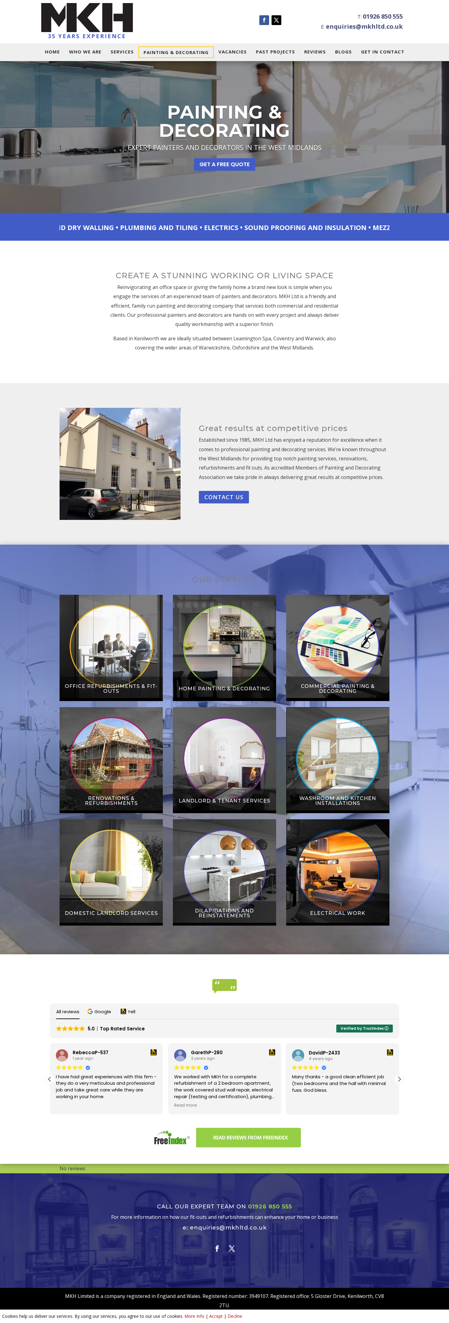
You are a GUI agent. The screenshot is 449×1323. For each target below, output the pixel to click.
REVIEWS (315, 52)
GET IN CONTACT (382, 52)
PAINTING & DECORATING (176, 52)
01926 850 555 (383, 16)
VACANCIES (232, 52)
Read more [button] (67, 1105)
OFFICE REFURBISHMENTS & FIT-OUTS (111, 689)
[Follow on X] (276, 20)
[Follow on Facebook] (264, 20)
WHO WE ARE (85, 52)
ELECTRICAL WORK (337, 913)
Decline (235, 1316)
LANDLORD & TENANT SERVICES (224, 801)
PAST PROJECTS (275, 52)
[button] (100, 1011)
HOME (52, 52)
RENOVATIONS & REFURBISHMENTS (111, 801)
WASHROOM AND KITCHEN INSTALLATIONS (337, 801)
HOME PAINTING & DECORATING (224, 688)
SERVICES (122, 52)
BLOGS (343, 52)
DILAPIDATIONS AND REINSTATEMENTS (224, 913)
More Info (194, 1316)
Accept (216, 1316)
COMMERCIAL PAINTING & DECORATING (338, 689)
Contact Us (223, 497)
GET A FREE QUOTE (224, 164)
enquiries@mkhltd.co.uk (364, 26)
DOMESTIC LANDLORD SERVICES (111, 913)
